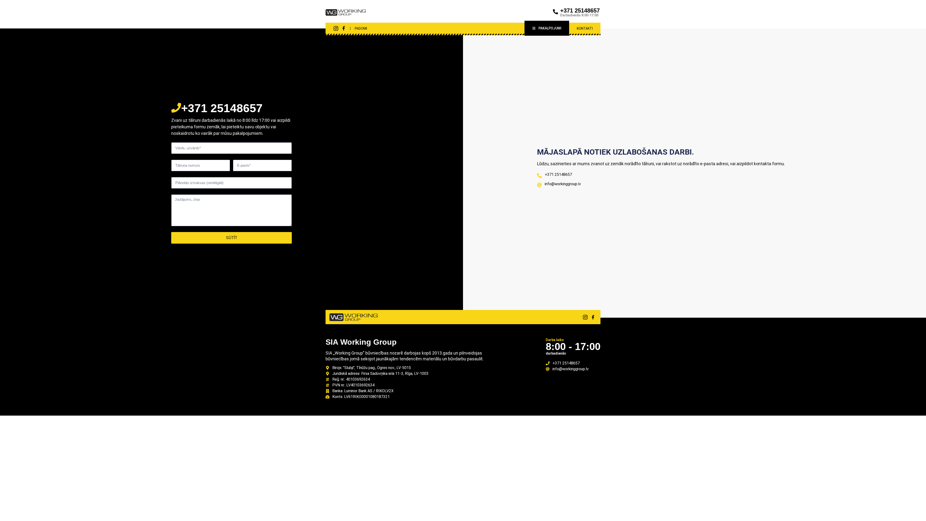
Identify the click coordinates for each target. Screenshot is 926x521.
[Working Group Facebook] (343, 28)
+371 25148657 (580, 10)
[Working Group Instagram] (336, 28)
